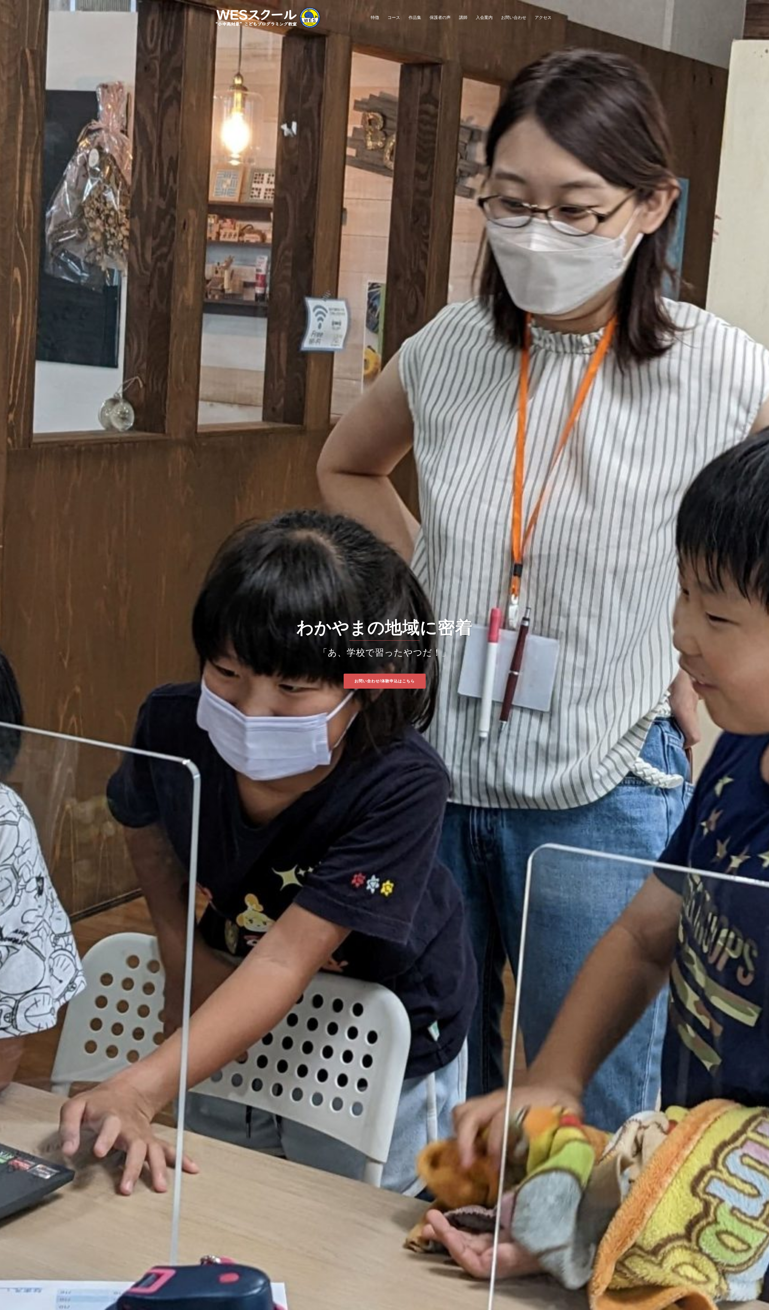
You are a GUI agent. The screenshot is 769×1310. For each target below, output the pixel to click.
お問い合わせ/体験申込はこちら (384, 681)
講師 (463, 17)
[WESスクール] (267, 17)
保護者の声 (440, 17)
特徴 (375, 17)
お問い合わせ (513, 17)
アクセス (543, 17)
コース (394, 17)
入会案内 (484, 17)
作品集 (415, 17)
